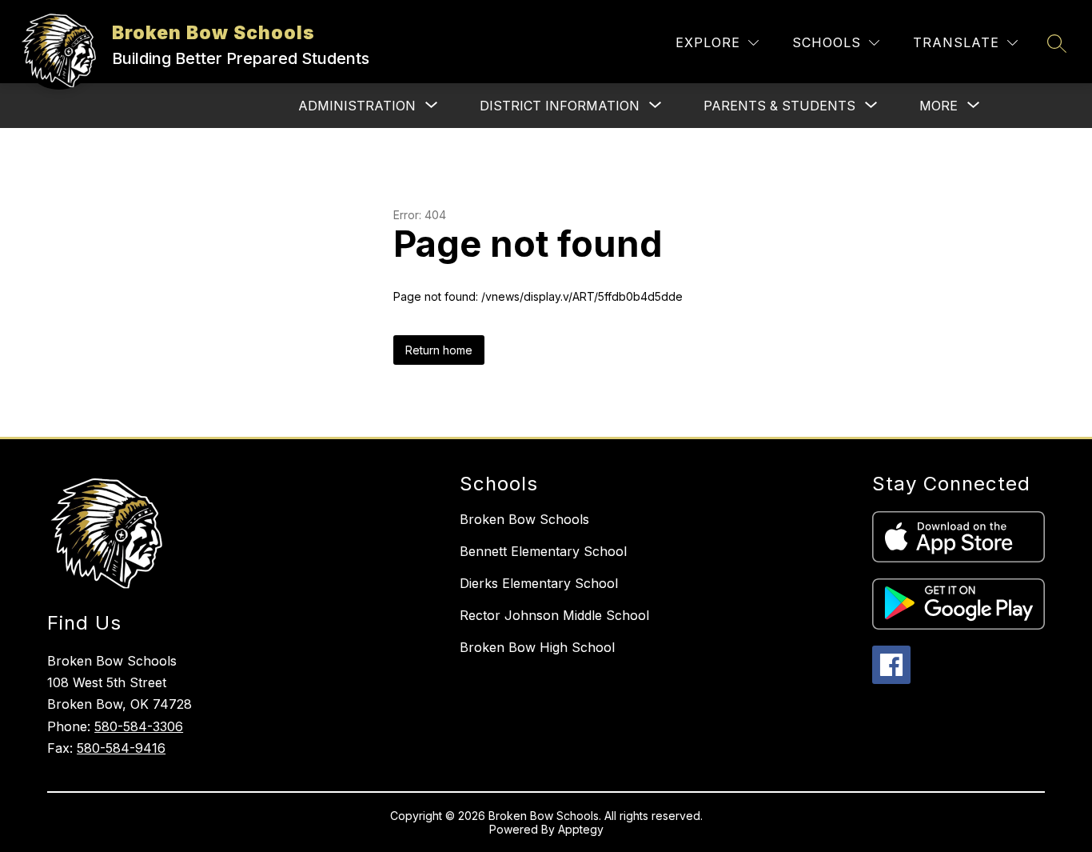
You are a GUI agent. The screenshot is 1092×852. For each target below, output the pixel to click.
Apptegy (581, 829)
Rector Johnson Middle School (554, 615)
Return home (438, 350)
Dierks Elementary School (539, 583)
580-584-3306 (138, 726)
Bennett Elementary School (543, 551)
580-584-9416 (121, 748)
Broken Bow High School (537, 647)
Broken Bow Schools (524, 519)
